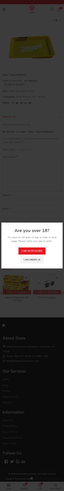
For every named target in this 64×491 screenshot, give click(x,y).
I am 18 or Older (32, 251)
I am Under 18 (32, 259)
